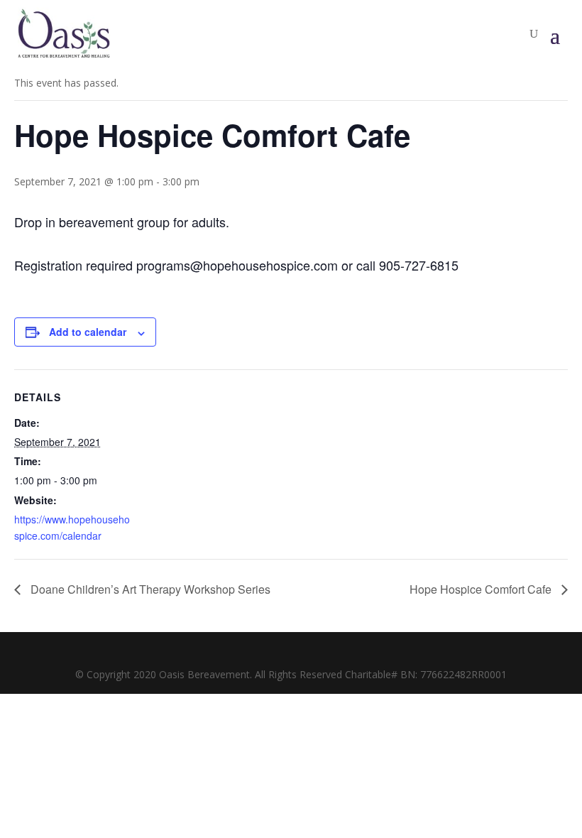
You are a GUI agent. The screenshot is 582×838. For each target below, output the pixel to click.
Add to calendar (87, 332)
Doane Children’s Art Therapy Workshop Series (149, 589)
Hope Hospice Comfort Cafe (482, 589)
